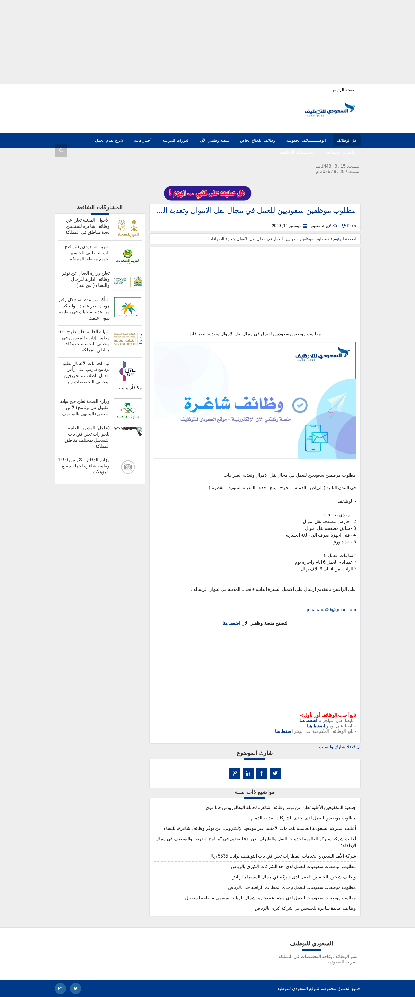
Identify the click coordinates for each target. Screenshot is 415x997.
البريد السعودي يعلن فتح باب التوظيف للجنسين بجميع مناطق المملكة (87, 252)
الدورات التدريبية (175, 140)
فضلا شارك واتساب (338, 746)
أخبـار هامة (143, 140)
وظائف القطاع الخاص (257, 140)
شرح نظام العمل (109, 140)
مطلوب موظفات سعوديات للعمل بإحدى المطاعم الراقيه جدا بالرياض (292, 887)
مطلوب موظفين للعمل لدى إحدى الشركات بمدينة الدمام (303, 817)
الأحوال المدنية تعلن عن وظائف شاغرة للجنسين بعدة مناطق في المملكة (87, 226)
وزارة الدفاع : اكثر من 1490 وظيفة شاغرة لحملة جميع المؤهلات (84, 465)
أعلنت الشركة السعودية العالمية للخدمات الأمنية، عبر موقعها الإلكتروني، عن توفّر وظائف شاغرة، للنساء (260, 828)
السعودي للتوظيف (291, 988)
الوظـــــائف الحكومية (297, 152)
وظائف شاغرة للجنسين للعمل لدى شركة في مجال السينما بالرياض (293, 876)
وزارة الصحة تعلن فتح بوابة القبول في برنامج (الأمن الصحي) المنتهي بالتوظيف (85, 407)
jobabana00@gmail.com (331, 609)
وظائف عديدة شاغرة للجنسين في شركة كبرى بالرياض (305, 908)
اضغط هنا (231, 623)
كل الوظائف (347, 140)
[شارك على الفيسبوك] (261, 773)
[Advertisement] (207, 39)
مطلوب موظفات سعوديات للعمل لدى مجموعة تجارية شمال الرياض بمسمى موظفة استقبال (270, 897)
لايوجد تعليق (321, 226)
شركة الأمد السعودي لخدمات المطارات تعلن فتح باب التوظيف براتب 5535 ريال (282, 856)
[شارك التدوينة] (248, 773)
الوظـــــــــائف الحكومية (306, 140)
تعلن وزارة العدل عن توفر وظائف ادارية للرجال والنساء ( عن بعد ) (86, 279)
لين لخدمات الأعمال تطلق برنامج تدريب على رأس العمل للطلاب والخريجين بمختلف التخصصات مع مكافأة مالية (102, 375)
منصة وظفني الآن (214, 140)
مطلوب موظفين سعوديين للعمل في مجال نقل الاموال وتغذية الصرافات (247, 210)
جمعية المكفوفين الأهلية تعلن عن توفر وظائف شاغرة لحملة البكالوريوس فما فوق (281, 807)
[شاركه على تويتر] (275, 773)
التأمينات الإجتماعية (341, 152)
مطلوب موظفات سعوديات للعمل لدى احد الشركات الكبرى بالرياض (293, 866)
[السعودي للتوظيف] (325, 115)
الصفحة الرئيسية (344, 90)
